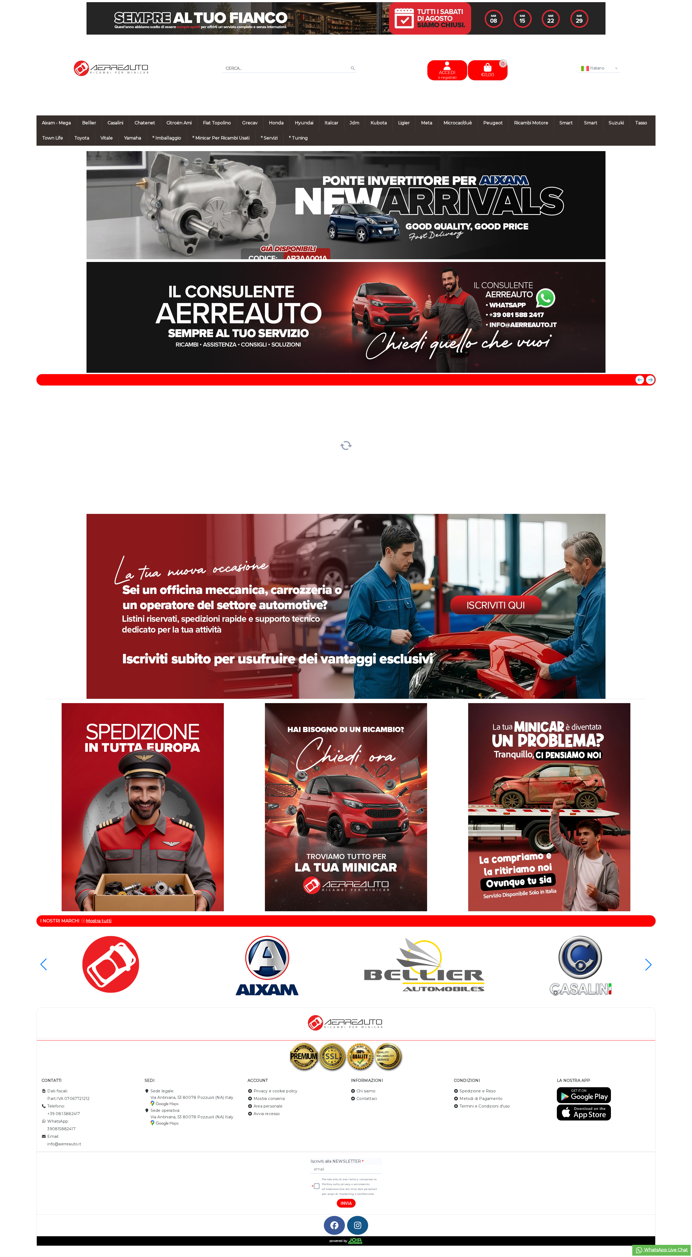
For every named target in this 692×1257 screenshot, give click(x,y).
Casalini (115, 122)
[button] (639, 252)
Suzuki (616, 122)
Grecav (250, 122)
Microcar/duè (458, 122)
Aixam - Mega (56, 122)
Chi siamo (366, 1091)
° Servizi (269, 138)
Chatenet (145, 122)
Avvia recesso (267, 1113)
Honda (276, 122)
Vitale (107, 138)
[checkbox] (317, 1186)
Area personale (268, 1106)
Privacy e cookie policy (276, 1091)
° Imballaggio (166, 138)
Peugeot (493, 122)
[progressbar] (346, 445)
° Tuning (298, 138)
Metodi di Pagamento (481, 1098)
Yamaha (132, 138)
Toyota (81, 138)
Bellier (89, 122)
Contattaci (367, 1098)
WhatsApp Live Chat (665, 1249)
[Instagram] (357, 1225)
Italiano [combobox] (596, 68)
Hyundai (304, 122)
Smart (566, 122)
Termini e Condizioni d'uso (485, 1106)
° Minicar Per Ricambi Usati (220, 138)
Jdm (354, 122)
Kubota (379, 122)
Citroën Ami (179, 122)
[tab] (612, 252)
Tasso (641, 122)
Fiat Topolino (217, 122)
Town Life (52, 138)
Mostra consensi (269, 1098)
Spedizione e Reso (477, 1091)
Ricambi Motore (531, 122)
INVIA (346, 1203)
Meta (426, 122)
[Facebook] (334, 1225)
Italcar (331, 122)
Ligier (404, 122)
